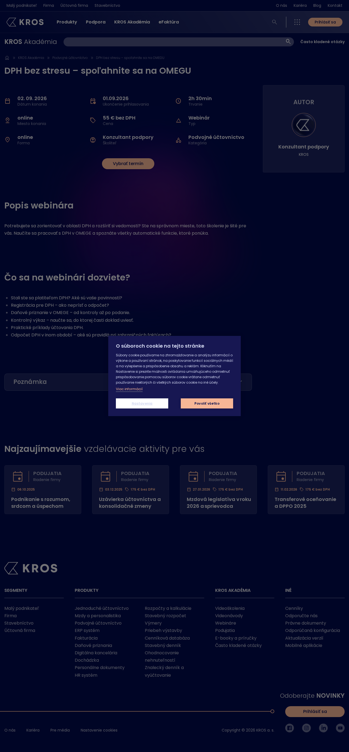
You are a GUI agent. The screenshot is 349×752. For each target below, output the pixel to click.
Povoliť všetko (206, 403)
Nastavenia (142, 403)
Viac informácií (129, 389)
